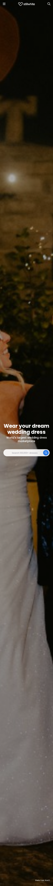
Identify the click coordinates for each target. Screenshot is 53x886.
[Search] (49, 4)
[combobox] (26, 452)
